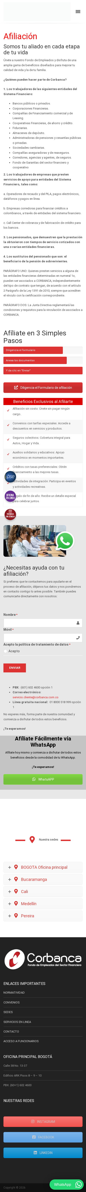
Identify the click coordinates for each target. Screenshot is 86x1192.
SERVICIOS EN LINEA (17, 1022)
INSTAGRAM (45, 1121)
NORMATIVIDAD (14, 992)
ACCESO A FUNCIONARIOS (21, 1041)
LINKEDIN (46, 1153)
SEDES (8, 1012)
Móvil (8, 629)
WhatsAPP (46, 779)
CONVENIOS (11, 1002)
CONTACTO (11, 1031)
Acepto (14, 651)
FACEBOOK (46, 1137)
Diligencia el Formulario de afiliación (46, 387)
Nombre (10, 615)
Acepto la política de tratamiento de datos (36, 644)
